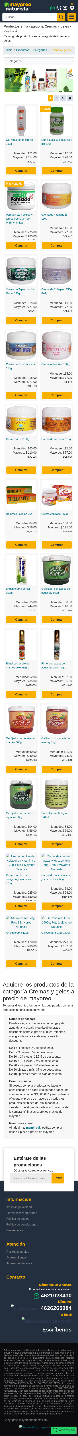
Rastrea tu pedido (17, 1251)
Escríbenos (57, 1330)
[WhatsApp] (52, 7)
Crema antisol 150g (17, 439)
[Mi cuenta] (65, 7)
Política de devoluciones (22, 1224)
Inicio (9, 50)
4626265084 (56, 1308)
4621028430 (56, 1296)
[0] (73, 7)
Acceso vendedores (19, 1263)
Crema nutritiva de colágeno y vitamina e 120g (19, 879)
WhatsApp (66, 1430)
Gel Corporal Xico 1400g (55, 932)
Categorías (14, 61)
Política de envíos (17, 1218)
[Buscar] (61, 17)
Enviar (58, 1177)
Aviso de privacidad (19, 1207)
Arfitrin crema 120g (17, 932)
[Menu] (71, 17)
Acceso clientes (16, 1257)
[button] (10, 80)
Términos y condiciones (21, 1212)
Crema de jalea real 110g (56, 439)
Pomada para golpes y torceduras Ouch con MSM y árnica (19, 218)
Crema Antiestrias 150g (55, 364)
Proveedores (14, 1230)
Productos (22, 50)
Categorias (40, 50)
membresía (33, 1127)
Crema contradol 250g (54, 513)
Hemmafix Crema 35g (19, 513)
